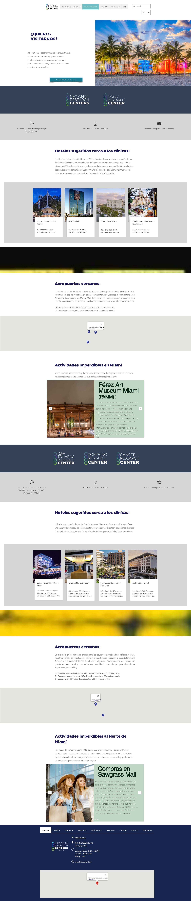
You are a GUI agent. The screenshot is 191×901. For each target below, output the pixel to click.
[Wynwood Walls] (94, 435)
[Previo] (50, 409)
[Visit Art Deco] (96, 435)
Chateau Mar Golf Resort (79, 583)
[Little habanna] (98, 435)
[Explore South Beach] (92, 819)
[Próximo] (140, 409)
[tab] (45, 830)
